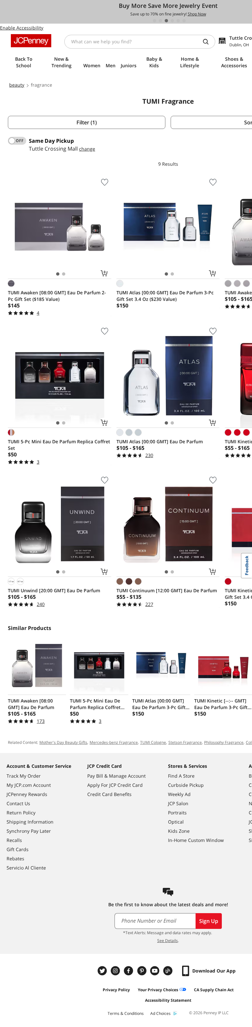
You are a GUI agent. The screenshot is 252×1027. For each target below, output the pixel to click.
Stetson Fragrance (185, 742)
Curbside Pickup (186, 785)
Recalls (14, 840)
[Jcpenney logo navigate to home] (31, 40)
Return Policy (21, 812)
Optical (176, 822)
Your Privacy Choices (158, 990)
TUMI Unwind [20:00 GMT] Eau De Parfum (54, 590)
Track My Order (24, 776)
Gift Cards (18, 849)
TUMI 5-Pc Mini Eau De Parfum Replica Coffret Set (59, 444)
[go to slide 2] (160, 20)
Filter (86, 122)
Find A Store (181, 776)
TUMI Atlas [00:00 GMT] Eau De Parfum (159, 441)
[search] (208, 41)
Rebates (15, 858)
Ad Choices (160, 1013)
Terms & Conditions (126, 1013)
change (87, 149)
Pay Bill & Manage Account (116, 776)
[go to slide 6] (184, 20)
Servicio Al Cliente (26, 868)
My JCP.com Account (29, 785)
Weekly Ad (179, 794)
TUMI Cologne (153, 742)
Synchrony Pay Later (29, 831)
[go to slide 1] (154, 20)
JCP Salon (178, 803)
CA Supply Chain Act (214, 990)
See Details (167, 940)
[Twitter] (103, 970)
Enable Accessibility (21, 28)
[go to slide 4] (172, 20)
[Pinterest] (142, 970)
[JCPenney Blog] (168, 970)
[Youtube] (155, 970)
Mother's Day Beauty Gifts (63, 742)
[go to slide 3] (166, 20)
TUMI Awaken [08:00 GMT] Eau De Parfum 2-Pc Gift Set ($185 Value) (57, 295)
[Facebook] (129, 970)
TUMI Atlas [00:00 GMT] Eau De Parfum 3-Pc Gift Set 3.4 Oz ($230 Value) (165, 295)
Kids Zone (179, 831)
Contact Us (18, 803)
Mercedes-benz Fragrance (114, 742)
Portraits (177, 812)
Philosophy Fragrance (223, 742)
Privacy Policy (116, 990)
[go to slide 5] (178, 20)
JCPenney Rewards (27, 794)
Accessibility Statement (168, 1000)
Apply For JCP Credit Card (115, 785)
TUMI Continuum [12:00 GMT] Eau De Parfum (166, 590)
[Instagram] (116, 970)
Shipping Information (30, 822)
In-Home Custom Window (196, 840)
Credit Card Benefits (109, 794)
